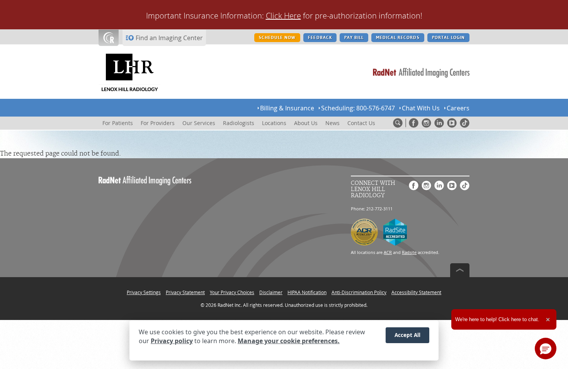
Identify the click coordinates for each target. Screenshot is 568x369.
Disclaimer (270, 292)
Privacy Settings (144, 292)
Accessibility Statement (416, 292)
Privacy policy (172, 341)
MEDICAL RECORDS (398, 37)
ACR (388, 252)
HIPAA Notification (307, 292)
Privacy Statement (185, 292)
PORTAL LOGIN (448, 37)
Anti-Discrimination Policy (359, 292)
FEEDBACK (320, 37)
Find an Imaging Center (169, 38)
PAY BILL (354, 37)
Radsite (409, 252)
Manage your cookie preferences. (289, 341)
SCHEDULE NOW (277, 37)
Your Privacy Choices (232, 292)
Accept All (407, 335)
